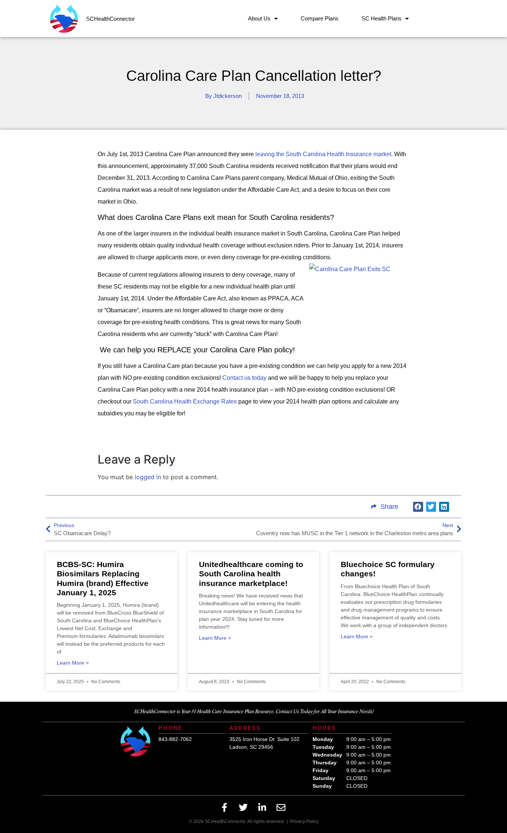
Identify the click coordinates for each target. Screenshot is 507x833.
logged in (148, 477)
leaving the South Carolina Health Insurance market (323, 154)
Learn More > (73, 663)
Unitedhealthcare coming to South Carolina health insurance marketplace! (251, 573)
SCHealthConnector (110, 19)
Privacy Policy (304, 821)
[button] (418, 507)
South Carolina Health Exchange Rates (185, 401)
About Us (259, 18)
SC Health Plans (382, 18)
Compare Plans (319, 18)
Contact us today (244, 378)
